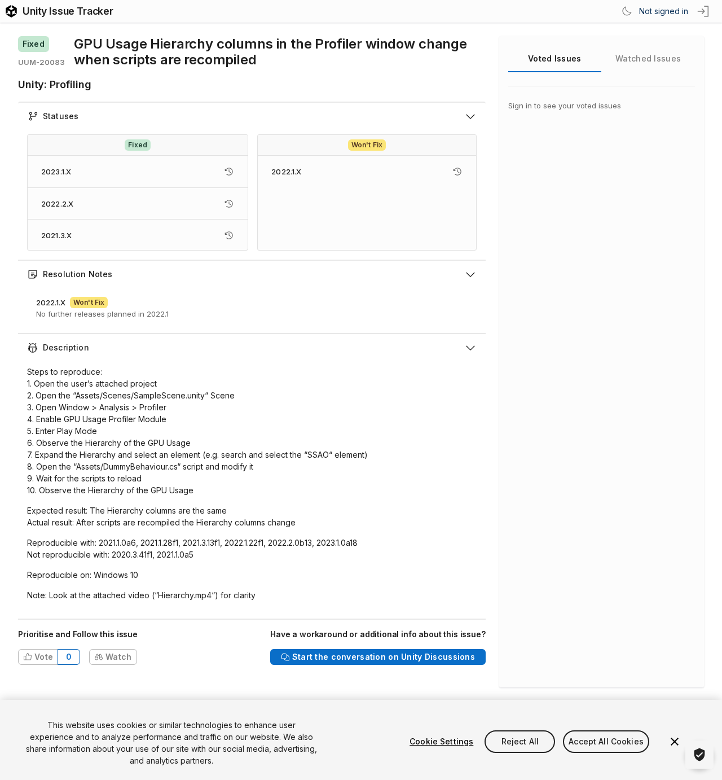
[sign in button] (704, 11)
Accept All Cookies (606, 741)
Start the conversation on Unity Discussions (383, 656)
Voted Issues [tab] (554, 58)
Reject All (520, 741)
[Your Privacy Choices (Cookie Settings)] (699, 754)
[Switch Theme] (627, 11)
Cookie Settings (441, 741)
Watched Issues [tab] (648, 58)
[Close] (674, 741)
